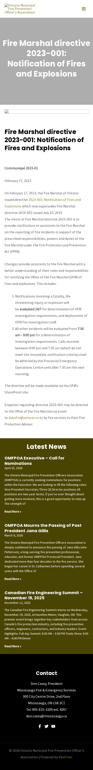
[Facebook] (40, 726)
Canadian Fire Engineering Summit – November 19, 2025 (44, 595)
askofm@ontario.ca (24, 418)
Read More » (13, 511)
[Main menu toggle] (83, 9)
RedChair (65, 757)
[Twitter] (46, 726)
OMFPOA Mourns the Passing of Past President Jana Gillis (43, 527)
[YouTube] (53, 726)
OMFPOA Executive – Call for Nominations (35, 460)
